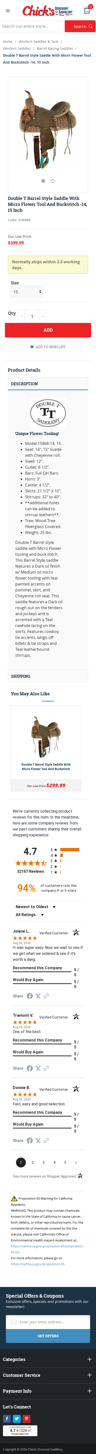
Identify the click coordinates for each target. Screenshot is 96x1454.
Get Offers (48, 1335)
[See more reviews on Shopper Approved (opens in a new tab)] (46, 996)
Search (85, 26)
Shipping (20, 676)
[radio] (66, 849)
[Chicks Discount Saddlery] (48, 10)
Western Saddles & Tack (38, 41)
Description (24, 384)
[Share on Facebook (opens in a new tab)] (30, 996)
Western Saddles (17, 48)
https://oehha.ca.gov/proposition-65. (38, 1264)
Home (8, 41)
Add (48, 330)
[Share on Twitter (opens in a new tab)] (38, 996)
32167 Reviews (32, 871)
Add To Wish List (50, 346)
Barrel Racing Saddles (55, 48)
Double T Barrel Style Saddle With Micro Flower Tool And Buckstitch (46, 766)
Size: (15, 283)
